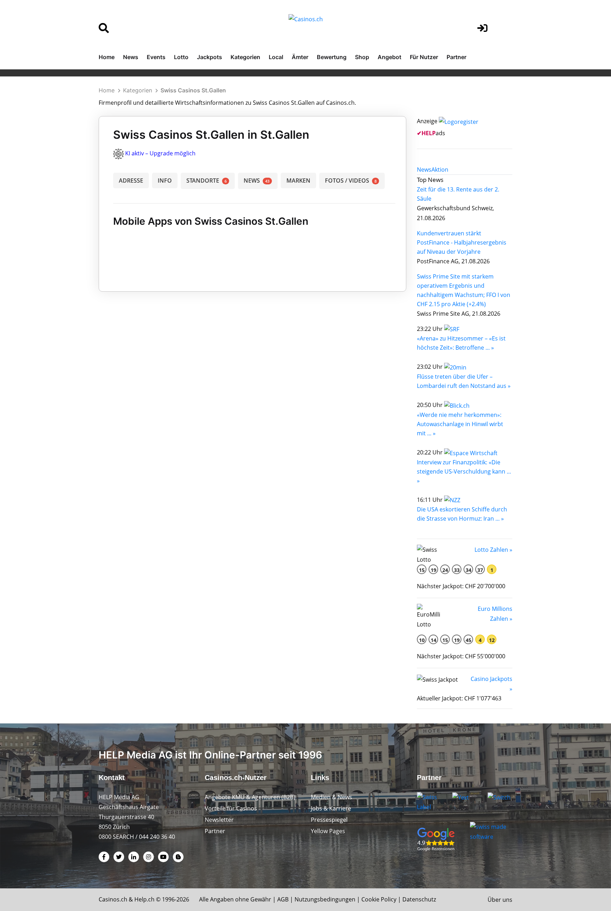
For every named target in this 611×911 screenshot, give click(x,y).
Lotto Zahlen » (493, 550)
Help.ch (144, 899)
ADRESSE (131, 180)
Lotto (181, 57)
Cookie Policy (378, 899)
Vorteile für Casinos (231, 808)
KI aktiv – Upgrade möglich (160, 153)
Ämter (300, 57)
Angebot (389, 57)
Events (156, 57)
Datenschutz (419, 899)
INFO (165, 180)
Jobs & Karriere (331, 808)
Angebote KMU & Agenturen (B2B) (250, 797)
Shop (362, 57)
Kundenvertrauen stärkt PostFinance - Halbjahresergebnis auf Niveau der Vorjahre (461, 242)
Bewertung (332, 57)
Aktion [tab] (439, 169)
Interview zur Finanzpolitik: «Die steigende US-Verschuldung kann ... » (464, 471)
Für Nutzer (424, 57)
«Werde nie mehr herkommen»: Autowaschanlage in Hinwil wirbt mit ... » (460, 424)
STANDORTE (206, 180)
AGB (283, 899)
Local (276, 57)
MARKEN (298, 180)
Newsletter (219, 820)
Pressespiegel (329, 820)
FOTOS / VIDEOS (351, 180)
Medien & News (331, 797)
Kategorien (245, 57)
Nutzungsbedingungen (325, 899)
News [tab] (424, 169)
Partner (456, 57)
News (130, 57)
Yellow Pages (328, 831)
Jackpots (209, 57)
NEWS (256, 180)
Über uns (500, 900)
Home (107, 57)
